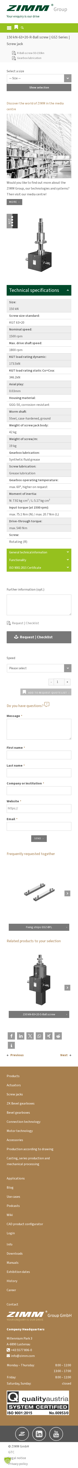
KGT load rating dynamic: (27, 357)
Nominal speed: (20, 329)
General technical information (28, 552)
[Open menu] (9, 28)
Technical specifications (34, 290)
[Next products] (67, 893)
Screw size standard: (24, 315)
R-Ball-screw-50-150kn (30, 53)
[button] (16, 27)
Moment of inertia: (23, 494)
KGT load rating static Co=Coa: (32, 370)
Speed (11, 658)
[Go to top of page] (71, 1461)
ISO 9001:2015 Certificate (25, 568)
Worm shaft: (18, 411)
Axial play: (16, 384)
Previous (17, 1055)
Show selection (39, 87)
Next (64, 1055)
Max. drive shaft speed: (25, 343)
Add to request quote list (47, 693)
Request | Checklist (25, 623)
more (13, 202)
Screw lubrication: (22, 466)
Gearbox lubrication (29, 58)
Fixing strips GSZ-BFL (39, 927)
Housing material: (22, 398)
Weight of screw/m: (23, 439)
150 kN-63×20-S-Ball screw (39, 1014)
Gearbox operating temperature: (33, 480)
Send (37, 838)
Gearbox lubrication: (24, 452)
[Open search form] (22, 28)
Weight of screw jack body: (28, 425)
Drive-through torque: (25, 521)
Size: (12, 302)
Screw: (14, 535)
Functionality (17, 560)
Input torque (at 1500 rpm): (29, 507)
